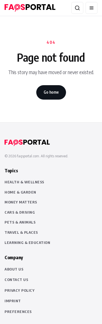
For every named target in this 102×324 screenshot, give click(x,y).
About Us (14, 269)
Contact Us (16, 279)
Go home (51, 92)
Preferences (18, 311)
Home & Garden (20, 192)
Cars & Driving (20, 212)
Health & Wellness (24, 182)
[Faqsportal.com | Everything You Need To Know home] (30, 8)
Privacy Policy (20, 290)
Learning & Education (27, 242)
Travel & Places (21, 232)
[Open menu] (91, 8)
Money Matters (21, 202)
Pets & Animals (20, 222)
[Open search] (77, 8)
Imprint (13, 301)
